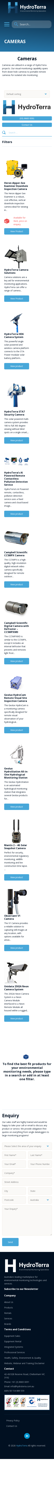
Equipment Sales (12, 1335)
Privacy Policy (13, 1420)
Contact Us (27, 125)
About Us (8, 1302)
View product (16, 366)
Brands (7, 1324)
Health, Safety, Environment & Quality (22, 1357)
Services (8, 1318)
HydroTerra (21, 1445)
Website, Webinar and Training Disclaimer (24, 1363)
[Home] (27, 12)
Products (8, 1307)
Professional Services (14, 1352)
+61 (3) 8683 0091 (20, 1382)
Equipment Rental (12, 1341)
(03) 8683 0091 (27, 118)
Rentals (7, 1313)
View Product (16, 231)
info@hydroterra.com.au (22, 1386)
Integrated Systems (13, 1346)
